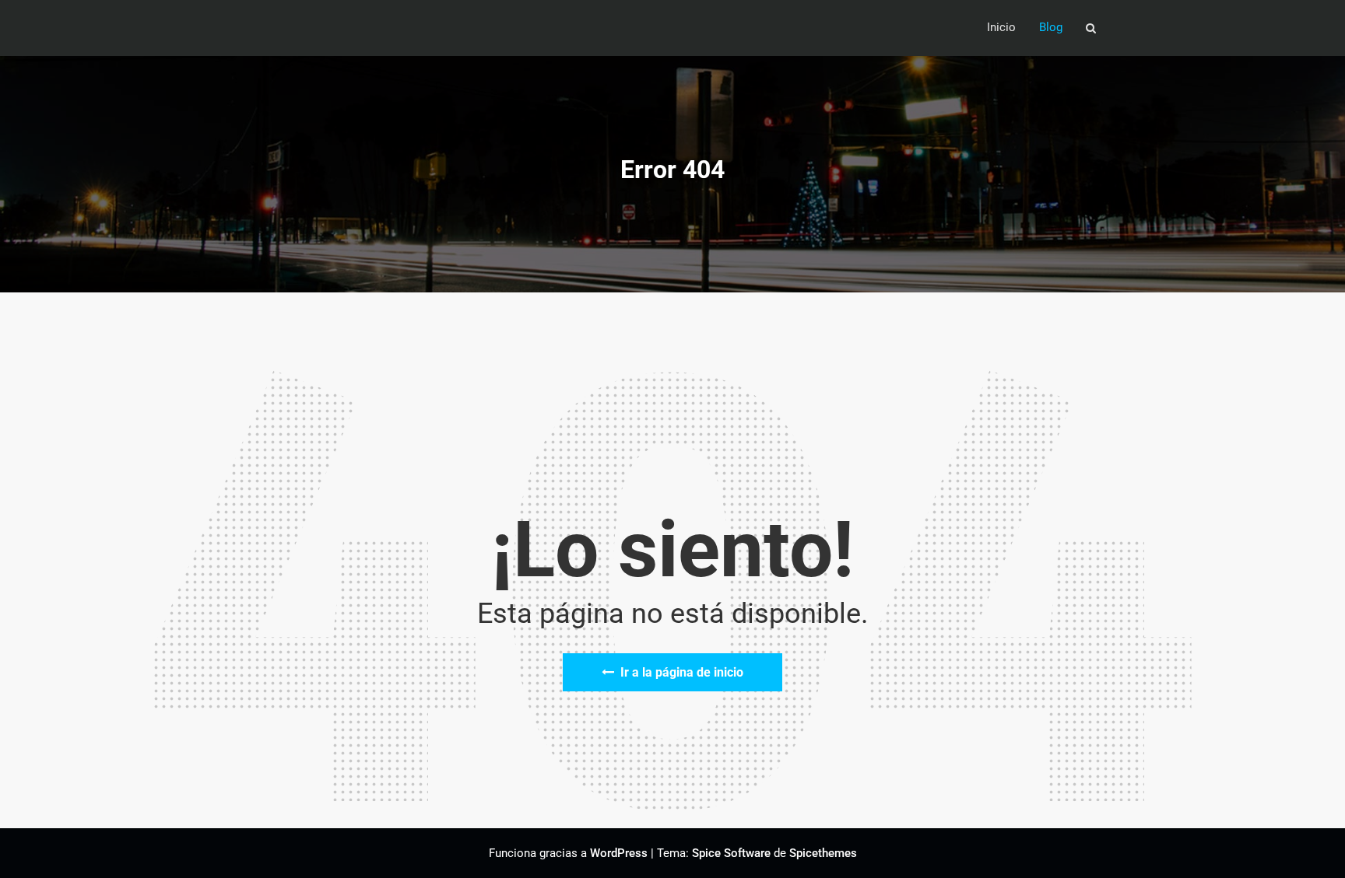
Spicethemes (823, 853)
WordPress (619, 853)
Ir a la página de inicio (681, 672)
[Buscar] (1092, 28)
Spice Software (731, 853)
